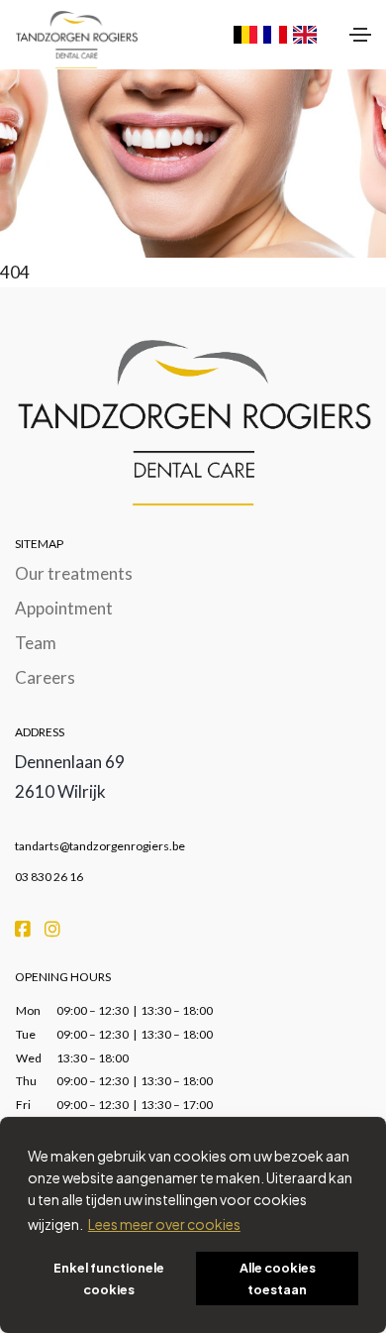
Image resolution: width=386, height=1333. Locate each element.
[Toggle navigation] (360, 35)
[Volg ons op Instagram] (52, 927)
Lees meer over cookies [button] (164, 1224)
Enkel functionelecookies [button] (108, 1278)
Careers (45, 677)
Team (35, 642)
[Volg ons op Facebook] (24, 927)
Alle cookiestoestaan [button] (278, 1278)
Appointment (64, 608)
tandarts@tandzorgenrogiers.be (100, 845)
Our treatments (74, 573)
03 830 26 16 (49, 876)
